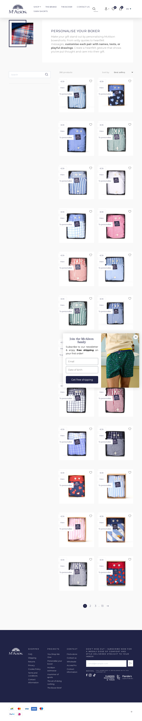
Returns (31, 661)
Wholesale (71, 661)
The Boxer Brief (54, 688)
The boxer (66, 7)
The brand (51, 7)
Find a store (72, 654)
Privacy (31, 665)
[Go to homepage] (18, 8)
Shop (37, 7)
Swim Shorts (41, 11)
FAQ (30, 654)
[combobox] (29, 74)
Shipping (32, 658)
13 (102, 605)
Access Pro (72, 665)
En (127, 9)
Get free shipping (82, 379)
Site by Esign (131, 712)
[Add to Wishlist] (124, 28)
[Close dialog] (135, 336)
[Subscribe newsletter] (130, 663)
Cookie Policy (34, 669)
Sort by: (105, 72)
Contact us (83, 7)
